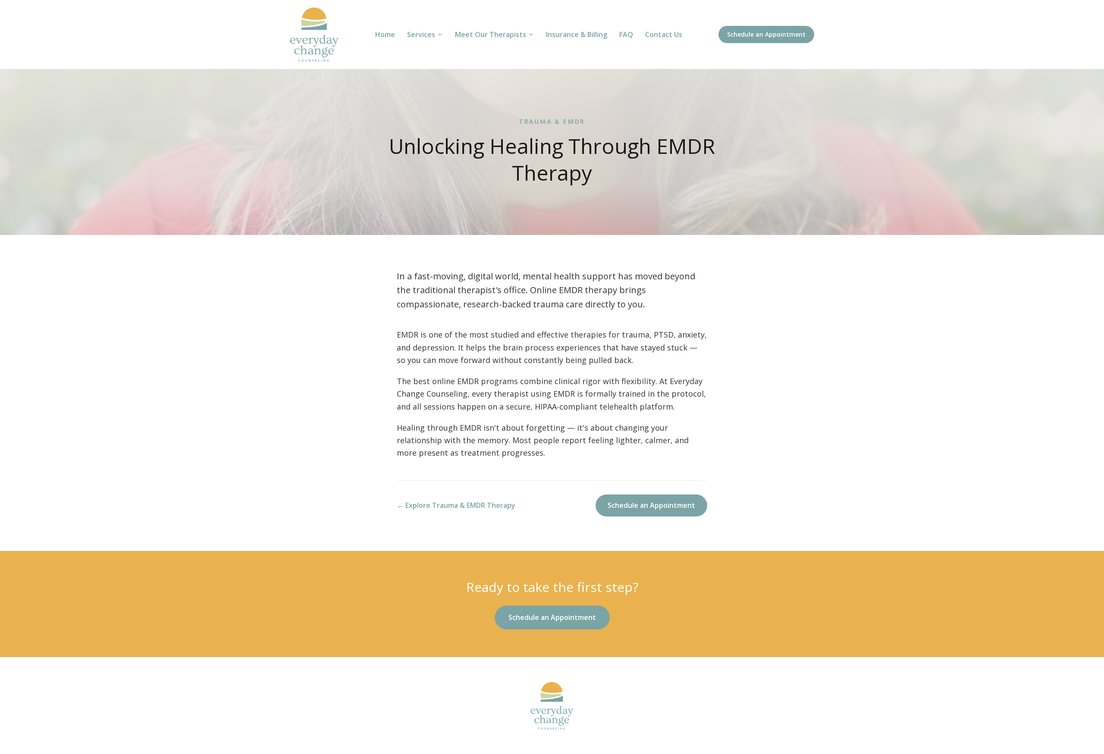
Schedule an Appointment (766, 34)
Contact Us (663, 34)
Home (385, 34)
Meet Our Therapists (490, 34)
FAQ (626, 34)
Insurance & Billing (576, 34)
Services (421, 34)
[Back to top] (552, 706)
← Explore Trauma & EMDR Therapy (456, 505)
